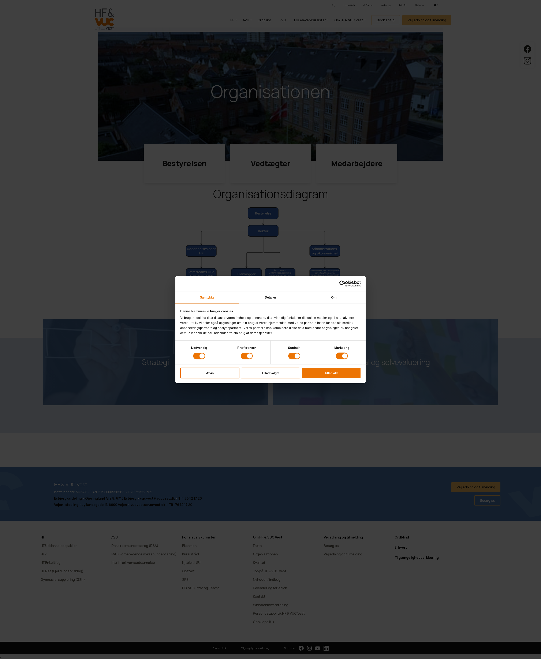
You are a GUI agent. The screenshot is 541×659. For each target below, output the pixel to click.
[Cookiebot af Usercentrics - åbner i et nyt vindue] (342, 284)
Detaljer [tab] (270, 297)
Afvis (210, 373)
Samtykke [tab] (207, 297)
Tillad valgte (270, 373)
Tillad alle (331, 373)
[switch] (247, 356)
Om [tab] (333, 297)
